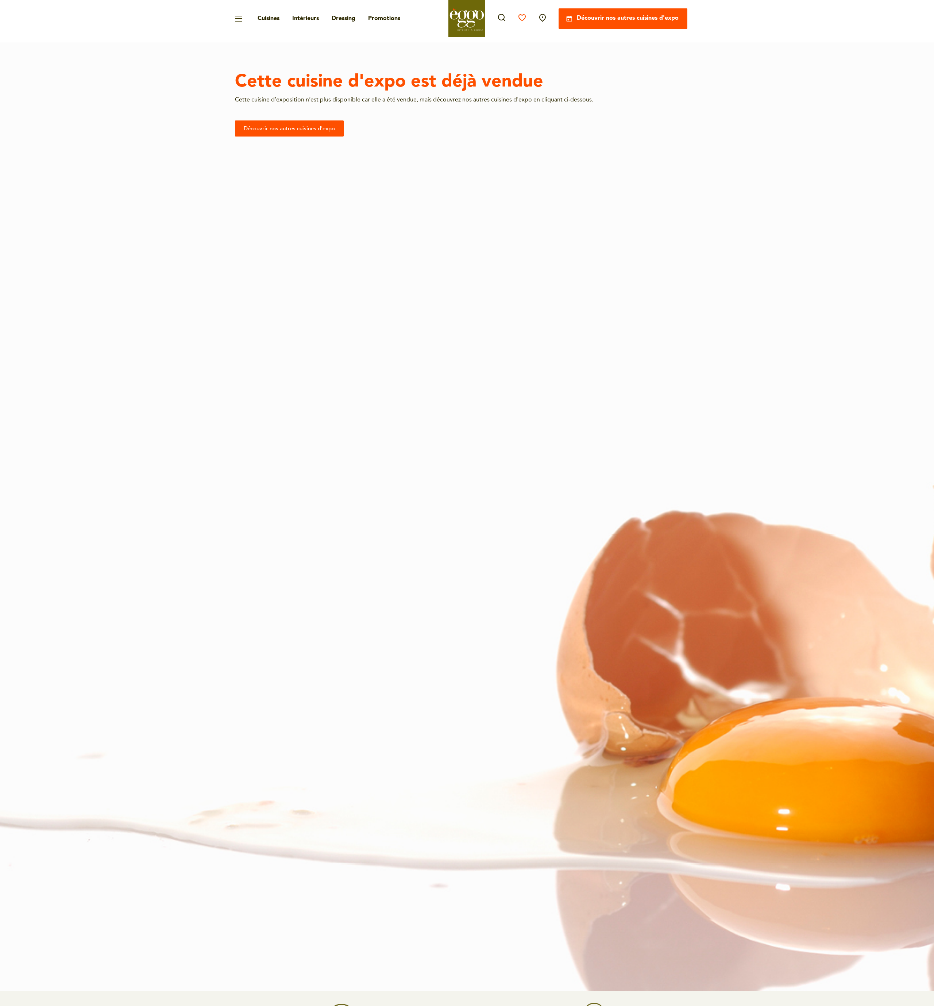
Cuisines (268, 19)
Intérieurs (305, 19)
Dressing (343, 19)
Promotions (384, 19)
